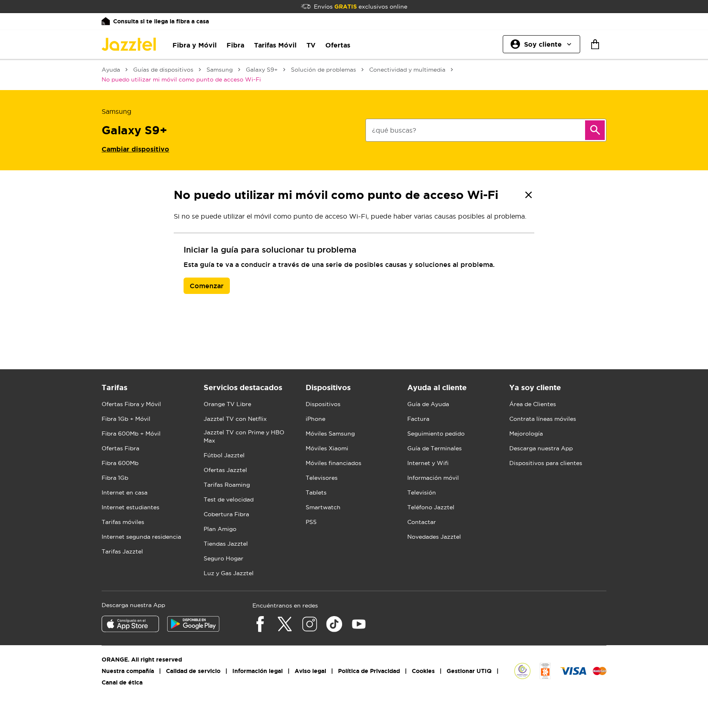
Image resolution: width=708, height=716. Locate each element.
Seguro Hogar (223, 558)
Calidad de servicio (193, 671)
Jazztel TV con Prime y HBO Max (244, 436)
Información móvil (433, 477)
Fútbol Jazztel (224, 455)
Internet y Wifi (428, 463)
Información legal (257, 671)
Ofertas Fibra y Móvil (131, 404)
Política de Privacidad (369, 671)
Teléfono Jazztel (430, 507)
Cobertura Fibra (226, 514)
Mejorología (526, 433)
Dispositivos (323, 404)
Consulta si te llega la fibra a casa (161, 21)
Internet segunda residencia (141, 536)
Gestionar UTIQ (469, 671)
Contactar (421, 522)
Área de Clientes (532, 404)
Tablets (316, 492)
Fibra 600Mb (120, 463)
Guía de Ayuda (428, 404)
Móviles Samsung (330, 433)
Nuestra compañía (128, 671)
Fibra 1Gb (115, 477)
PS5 (311, 522)
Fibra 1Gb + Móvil (126, 419)
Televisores (322, 477)
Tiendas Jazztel (226, 543)
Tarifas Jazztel (122, 551)
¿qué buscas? (394, 130)
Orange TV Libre (227, 404)
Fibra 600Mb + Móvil (131, 433)
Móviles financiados (333, 463)
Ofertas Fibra (120, 448)
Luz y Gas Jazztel (229, 573)
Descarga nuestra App (541, 448)
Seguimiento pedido (436, 433)
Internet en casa (125, 492)
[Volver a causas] (528, 195)
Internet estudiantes (130, 507)
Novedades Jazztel (434, 536)
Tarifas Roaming (227, 484)
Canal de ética (122, 682)
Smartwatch (323, 507)
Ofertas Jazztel (225, 470)
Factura (418, 419)
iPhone (315, 419)
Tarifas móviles (123, 522)
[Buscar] (595, 130)
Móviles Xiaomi (327, 448)
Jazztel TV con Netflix (235, 419)
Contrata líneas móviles (542, 419)
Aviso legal (310, 671)
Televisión (421, 492)
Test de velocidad (229, 499)
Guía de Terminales (434, 448)
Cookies (423, 671)
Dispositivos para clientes (545, 463)
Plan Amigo (220, 529)
